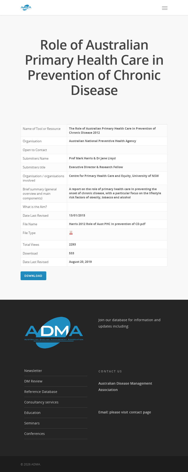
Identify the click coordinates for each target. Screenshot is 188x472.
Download (33, 275)
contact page (140, 412)
